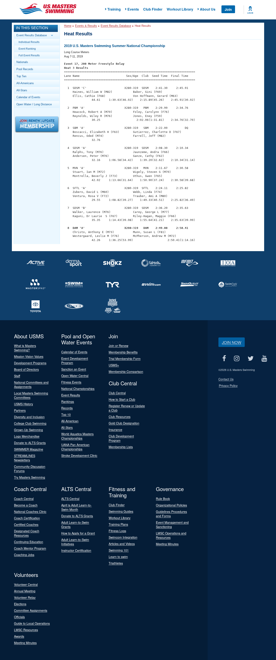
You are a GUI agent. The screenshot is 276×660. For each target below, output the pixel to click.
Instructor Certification (76, 550)
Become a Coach (26, 505)
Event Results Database (116, 25)
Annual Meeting (24, 591)
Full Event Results (29, 55)
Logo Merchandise (26, 436)
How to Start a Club (122, 399)
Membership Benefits (123, 352)
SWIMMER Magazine (28, 449)
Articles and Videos (122, 544)
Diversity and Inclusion (29, 417)
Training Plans (118, 524)
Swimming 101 (119, 550)
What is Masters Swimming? (25, 347)
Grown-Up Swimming (28, 430)
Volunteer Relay (25, 597)
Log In (250, 13)
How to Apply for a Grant (78, 533)
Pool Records (24, 69)
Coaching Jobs (24, 555)
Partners (20, 410)
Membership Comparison (126, 371)
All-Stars (21, 90)
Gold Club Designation (124, 423)
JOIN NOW (231, 342)
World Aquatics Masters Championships (77, 436)
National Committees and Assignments (31, 384)
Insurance (115, 429)
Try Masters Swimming (29, 477)
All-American (69, 421)
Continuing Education (28, 542)
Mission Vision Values (28, 356)
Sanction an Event (73, 369)
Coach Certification (27, 518)
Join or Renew (118, 345)
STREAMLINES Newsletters (24, 458)
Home (67, 25)
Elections (20, 604)
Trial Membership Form (125, 358)
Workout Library (180, 9)
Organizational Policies (171, 505)
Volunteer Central (26, 584)
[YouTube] (264, 358)
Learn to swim (118, 556)
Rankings (67, 401)
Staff (17, 376)
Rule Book (163, 498)
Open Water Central (74, 375)
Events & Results (86, 25)
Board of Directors (26, 369)
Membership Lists (121, 447)
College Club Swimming (30, 423)
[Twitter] (251, 358)
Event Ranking (27, 48)
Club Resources (119, 416)
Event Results (70, 395)
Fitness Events (71, 382)
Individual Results (29, 42)
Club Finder (152, 9)
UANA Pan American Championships (75, 447)
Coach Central (24, 498)
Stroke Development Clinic (79, 455)
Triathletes (116, 563)
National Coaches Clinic (30, 511)
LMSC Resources (26, 630)
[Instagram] (237, 358)
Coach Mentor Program (30, 548)
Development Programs (30, 363)
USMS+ (114, 365)
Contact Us (226, 379)
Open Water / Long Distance (34, 104)
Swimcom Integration (123, 537)
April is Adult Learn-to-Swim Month (76, 507)
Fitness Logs (117, 531)
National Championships (77, 388)
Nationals (22, 62)
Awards (19, 636)
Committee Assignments (30, 610)
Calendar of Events (28, 97)
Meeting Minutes (167, 544)
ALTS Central (70, 498)
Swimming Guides (121, 511)
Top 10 (66, 414)
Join (228, 9)
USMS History (23, 404)
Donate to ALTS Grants (30, 443)
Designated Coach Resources (26, 533)
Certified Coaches (26, 524)
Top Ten (21, 76)
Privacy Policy (228, 385)
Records (67, 408)
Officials (19, 617)
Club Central (117, 393)
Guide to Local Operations (32, 623)
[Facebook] (224, 358)
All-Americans (25, 83)
